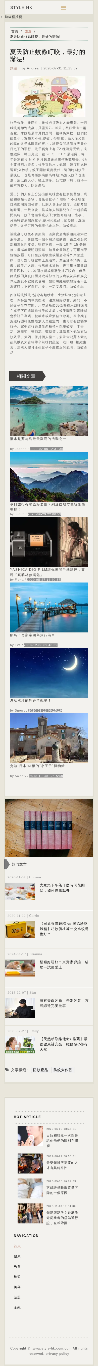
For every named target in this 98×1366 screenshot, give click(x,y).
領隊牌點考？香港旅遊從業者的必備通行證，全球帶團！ (62, 1218)
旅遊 (28, 31)
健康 (17, 1256)
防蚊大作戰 (63, 1070)
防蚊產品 (40, 1070)
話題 (17, 1297)
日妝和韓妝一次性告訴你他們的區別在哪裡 (62, 1141)
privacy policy (57, 1354)
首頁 (14, 31)
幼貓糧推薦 (13, 17)
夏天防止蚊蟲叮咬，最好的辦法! (35, 36)
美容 (17, 1287)
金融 (17, 1307)
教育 (17, 1266)
